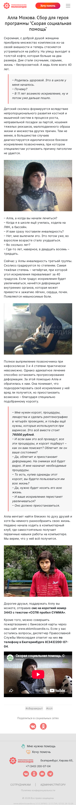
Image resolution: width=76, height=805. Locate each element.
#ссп (49, 708)
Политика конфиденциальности (38, 790)
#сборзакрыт (34, 708)
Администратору (53, 784)
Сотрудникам (20, 784)
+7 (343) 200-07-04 (38, 766)
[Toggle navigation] (68, 5)
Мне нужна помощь (41, 746)
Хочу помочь (47, 5)
